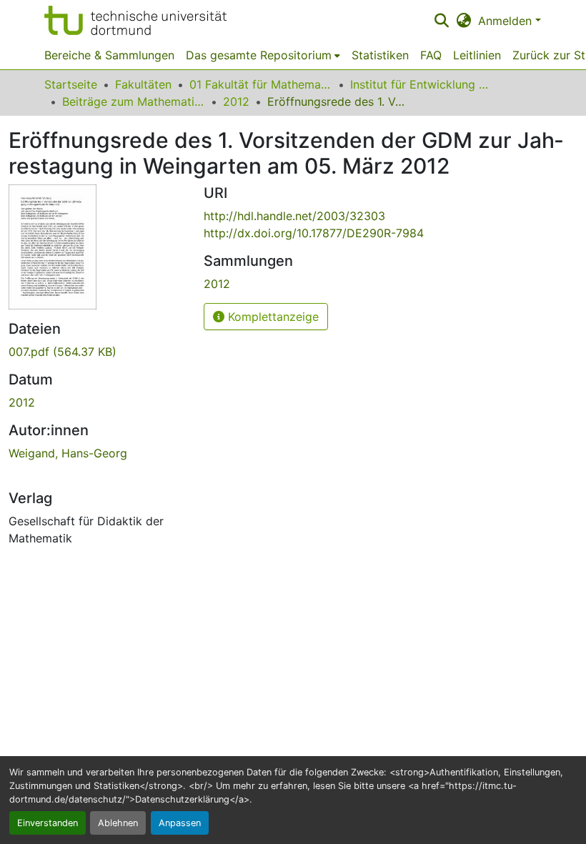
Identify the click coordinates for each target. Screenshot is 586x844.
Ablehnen (118, 823)
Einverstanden (47, 823)
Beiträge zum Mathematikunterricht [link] (133, 101)
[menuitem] (263, 55)
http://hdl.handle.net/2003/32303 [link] (294, 216)
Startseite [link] (70, 84)
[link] (98, 351)
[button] (135, 20)
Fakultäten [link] (143, 84)
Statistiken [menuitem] (380, 55)
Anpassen (180, 823)
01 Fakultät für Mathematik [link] (260, 84)
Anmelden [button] (506, 21)
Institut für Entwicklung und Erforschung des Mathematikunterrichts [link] (421, 84)
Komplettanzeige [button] (271, 316)
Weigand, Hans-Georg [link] (68, 453)
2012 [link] (236, 101)
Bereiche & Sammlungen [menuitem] (109, 55)
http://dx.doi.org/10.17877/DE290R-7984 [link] (314, 233)
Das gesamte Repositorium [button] (259, 55)
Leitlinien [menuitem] (477, 55)
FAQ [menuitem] (431, 55)
